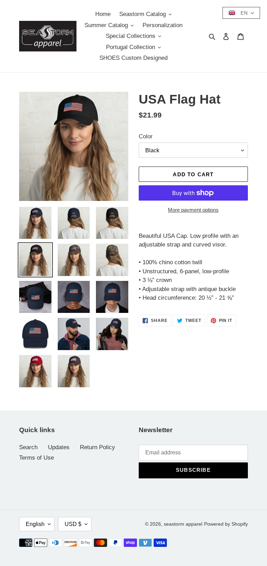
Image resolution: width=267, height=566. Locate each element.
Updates (59, 447)
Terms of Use (36, 457)
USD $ (73, 524)
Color (146, 136)
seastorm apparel (183, 524)
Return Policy (97, 447)
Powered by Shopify (226, 524)
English (35, 524)
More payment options (193, 210)
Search (28, 447)
